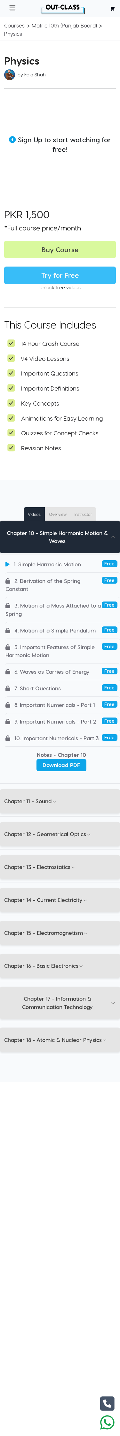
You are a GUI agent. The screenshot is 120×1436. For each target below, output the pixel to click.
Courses (14, 25)
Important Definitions (50, 388)
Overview (58, 514)
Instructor (83, 514)
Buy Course (60, 249)
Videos (34, 514)
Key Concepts (40, 403)
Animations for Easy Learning (62, 418)
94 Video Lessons (45, 358)
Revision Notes (41, 448)
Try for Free (60, 275)
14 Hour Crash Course (50, 343)
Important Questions (49, 373)
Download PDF (61, 765)
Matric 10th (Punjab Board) (64, 25)
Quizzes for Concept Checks (60, 433)
